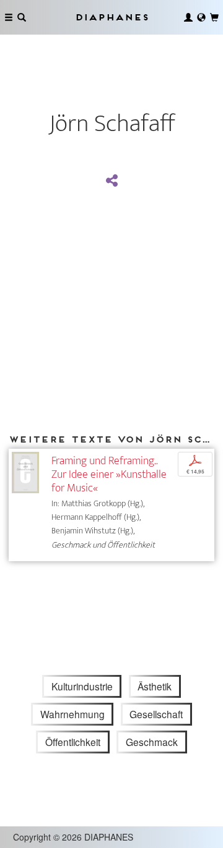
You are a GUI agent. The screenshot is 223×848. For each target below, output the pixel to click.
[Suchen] (21, 17)
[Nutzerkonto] (188, 17)
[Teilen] (111, 181)
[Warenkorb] (214, 17)
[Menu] (8, 17)
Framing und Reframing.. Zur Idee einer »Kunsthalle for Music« (109, 474)
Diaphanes (111, 17)
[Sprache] (201, 17)
